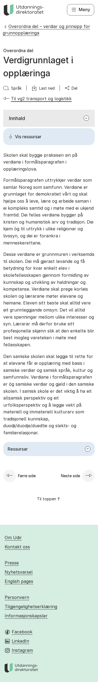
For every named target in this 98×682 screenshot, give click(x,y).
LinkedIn (20, 641)
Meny (84, 9)
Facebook (22, 631)
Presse (12, 562)
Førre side (27, 475)
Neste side (70, 475)
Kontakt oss (17, 546)
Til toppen (46, 498)
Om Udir (13, 537)
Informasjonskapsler (26, 615)
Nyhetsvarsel (19, 572)
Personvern (17, 597)
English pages (19, 581)
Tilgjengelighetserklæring (31, 606)
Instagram (22, 650)
